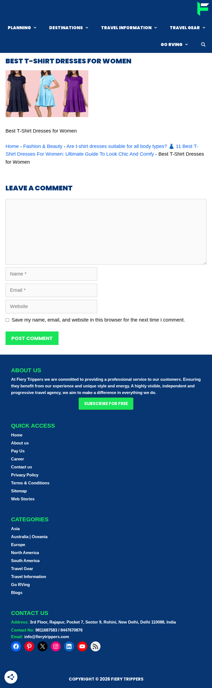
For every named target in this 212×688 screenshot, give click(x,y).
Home (12, 146)
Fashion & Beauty (42, 146)
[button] (106, 403)
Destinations (66, 28)
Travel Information (126, 28)
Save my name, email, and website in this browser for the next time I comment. (98, 320)
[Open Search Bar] (203, 44)
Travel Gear (185, 28)
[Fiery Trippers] (202, 9)
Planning (19, 28)
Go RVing (171, 44)
